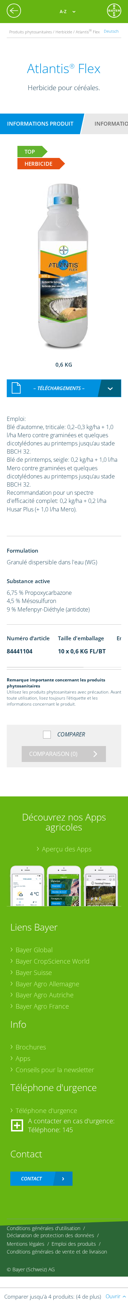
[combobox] (64, 388)
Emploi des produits (74, 1243)
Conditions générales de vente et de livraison (57, 1251)
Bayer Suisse (34, 972)
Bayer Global (34, 949)
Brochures (31, 1047)
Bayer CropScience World (53, 961)
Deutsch (111, 31)
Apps (23, 1058)
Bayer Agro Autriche (45, 995)
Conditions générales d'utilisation (43, 1228)
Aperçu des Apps (66, 849)
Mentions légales (25, 1243)
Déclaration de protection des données (50, 1235)
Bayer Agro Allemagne (47, 984)
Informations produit (40, 123)
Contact (31, 1178)
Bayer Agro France (42, 1006)
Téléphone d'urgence (46, 1110)
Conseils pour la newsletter (55, 1069)
